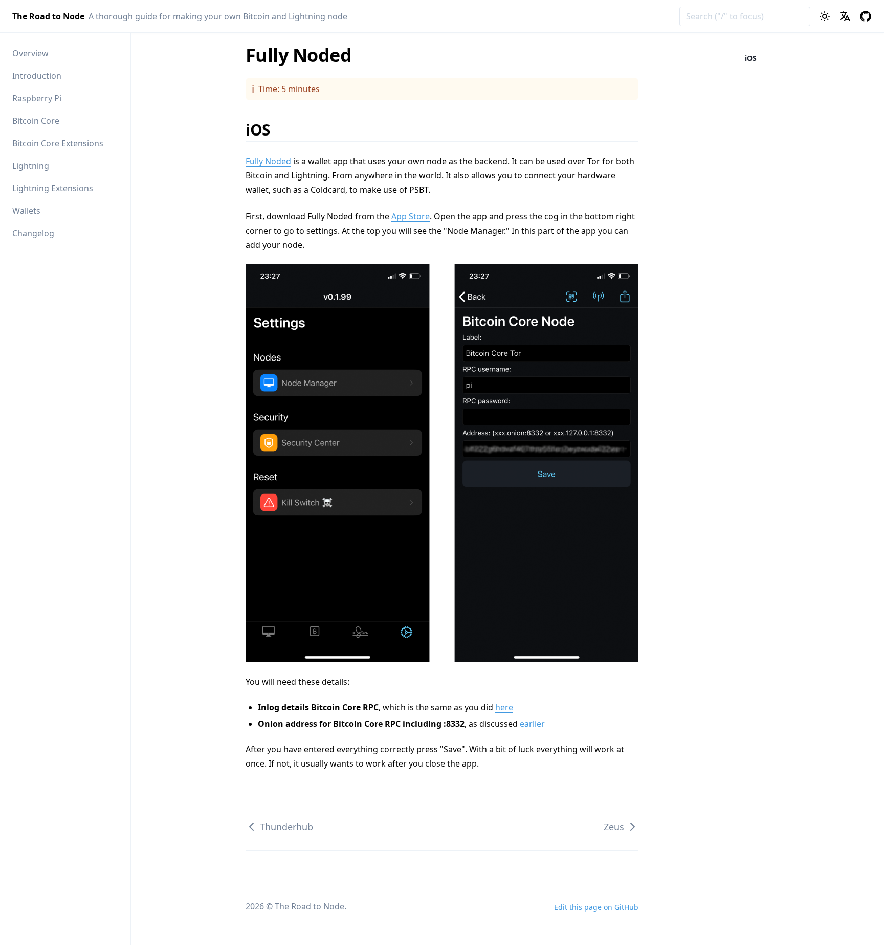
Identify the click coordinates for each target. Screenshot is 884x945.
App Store (410, 216)
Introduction (36, 75)
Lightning (30, 165)
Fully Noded (268, 161)
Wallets (26, 210)
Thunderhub (286, 827)
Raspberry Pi (36, 98)
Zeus (614, 827)
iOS (265, 129)
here (504, 707)
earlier (532, 723)
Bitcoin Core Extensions (57, 143)
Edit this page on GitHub (596, 907)
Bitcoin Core (35, 120)
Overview (30, 53)
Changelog (33, 233)
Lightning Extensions (52, 188)
